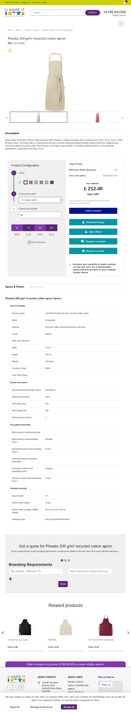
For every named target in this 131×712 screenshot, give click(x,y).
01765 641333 (115, 12)
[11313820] (31, 182)
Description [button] (12, 133)
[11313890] (52, 182)
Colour (22, 173)
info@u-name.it (119, 15)
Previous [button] (2, 632)
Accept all (69, 707)
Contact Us (26, 2)
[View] (38, 117)
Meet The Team (12, 2)
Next (63, 584)
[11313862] (42, 182)
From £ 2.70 (93, 647)
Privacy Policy (76, 682)
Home (10, 30)
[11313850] (37, 182)
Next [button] (128, 632)
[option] (25, 632)
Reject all (15, 707)
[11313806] (26, 182)
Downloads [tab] (37, 286)
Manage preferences (41, 707)
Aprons (36, 30)
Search (93, 12)
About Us (36, 2)
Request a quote (95, 251)
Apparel (18, 30)
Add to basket (93, 210)
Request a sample (95, 241)
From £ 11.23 (53, 647)
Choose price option (27, 194)
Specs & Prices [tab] (14, 286)
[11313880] (47, 182)
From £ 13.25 (13, 647)
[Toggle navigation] (65, 23)
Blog (44, 2)
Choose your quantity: (28, 209)
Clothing (27, 30)
